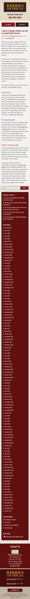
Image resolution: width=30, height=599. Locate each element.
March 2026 (8, 241)
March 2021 (8, 394)
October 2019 (8, 440)
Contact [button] (22, 25)
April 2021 (7, 391)
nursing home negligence (12, 525)
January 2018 (8, 497)
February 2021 (8, 396)
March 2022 (8, 361)
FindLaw (18, 597)
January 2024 (8, 306)
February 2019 (8, 462)
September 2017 (9, 508)
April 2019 (7, 456)
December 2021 (9, 369)
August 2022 (8, 347)
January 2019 (8, 464)
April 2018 (7, 489)
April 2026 (7, 238)
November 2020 (9, 404)
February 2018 (8, 494)
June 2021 (7, 385)
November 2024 (9, 282)
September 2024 (9, 287)
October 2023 (8, 315)
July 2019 (7, 448)
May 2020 (7, 421)
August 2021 (8, 380)
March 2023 (8, 331)
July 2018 (7, 481)
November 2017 (9, 502)
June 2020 (7, 418)
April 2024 (7, 298)
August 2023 (8, 320)
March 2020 (8, 426)
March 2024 (8, 301)
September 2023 (9, 317)
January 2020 (8, 432)
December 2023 (9, 309)
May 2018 (7, 486)
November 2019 (9, 437)
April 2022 (7, 358)
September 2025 (9, 257)
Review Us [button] (15, 590)
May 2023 (7, 328)
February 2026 (8, 244)
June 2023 (7, 325)
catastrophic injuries (10, 519)
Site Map (9, 595)
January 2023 (8, 334)
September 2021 (9, 377)
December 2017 (9, 500)
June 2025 (7, 266)
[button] (8, 25)
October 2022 (8, 342)
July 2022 (7, 350)
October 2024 (8, 285)
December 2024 (9, 279)
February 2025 (8, 274)
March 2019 (8, 459)
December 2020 (9, 402)
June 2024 (7, 293)
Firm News (7, 522)
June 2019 (7, 451)
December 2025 (9, 249)
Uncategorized (9, 38)
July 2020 (7, 415)
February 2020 (8, 429)
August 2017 (8, 511)
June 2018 (7, 483)
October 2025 (8, 255)
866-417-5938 (18, 561)
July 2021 (7, 383)
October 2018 (8, 473)
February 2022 (8, 364)
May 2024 (7, 296)
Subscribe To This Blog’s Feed (14, 536)
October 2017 (8, 505)
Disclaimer (4, 595)
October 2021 (8, 374)
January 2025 (8, 276)
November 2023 (9, 312)
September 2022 (9, 344)
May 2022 (7, 355)
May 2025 (7, 268)
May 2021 (7, 388)
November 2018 (9, 470)
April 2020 (7, 423)
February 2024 (8, 304)
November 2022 (9, 339)
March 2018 (8, 492)
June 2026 (7, 233)
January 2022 (8, 366)
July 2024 (7, 290)
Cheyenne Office (15, 566)
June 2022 (7, 353)
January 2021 (8, 399)
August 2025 (8, 260)
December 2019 (9, 434)
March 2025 (8, 271)
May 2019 (7, 453)
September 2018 (9, 475)
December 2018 (9, 467)
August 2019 (8, 445)
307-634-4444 (15, 17)
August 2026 (8, 227)
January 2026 (8, 246)
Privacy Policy (15, 595)
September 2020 (9, 410)
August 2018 (8, 478)
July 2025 (7, 263)
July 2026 (7, 230)
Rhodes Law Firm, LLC (15, 36)
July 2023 (7, 323)
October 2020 (8, 407)
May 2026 (7, 236)
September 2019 (9, 443)
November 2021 (9, 372)
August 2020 (8, 413)
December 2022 (9, 336)
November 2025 (9, 252)
